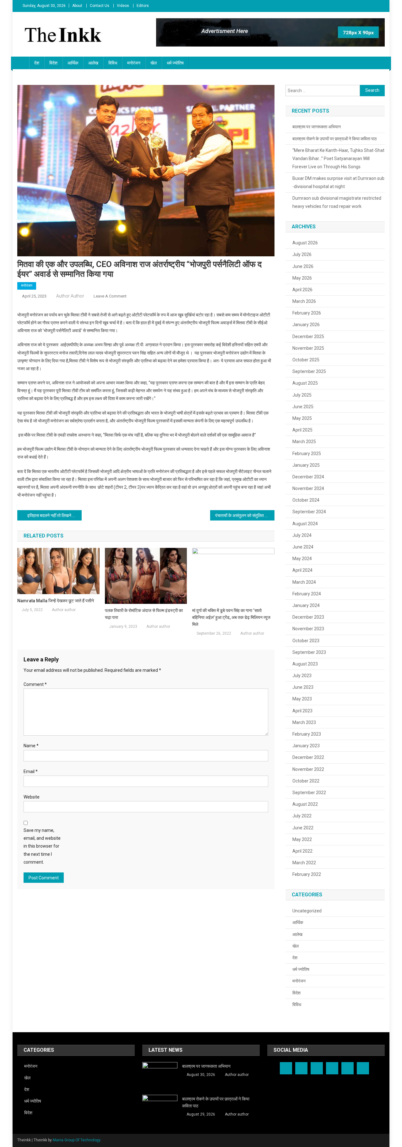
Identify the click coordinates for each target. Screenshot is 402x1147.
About (77, 5)
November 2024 (308, 488)
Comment (35, 684)
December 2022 (308, 757)
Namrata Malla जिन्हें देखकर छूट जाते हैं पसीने (55, 600)
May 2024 (302, 558)
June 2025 (302, 406)
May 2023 (302, 698)
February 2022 (306, 874)
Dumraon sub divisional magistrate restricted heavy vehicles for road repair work (336, 202)
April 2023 (302, 710)
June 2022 (302, 827)
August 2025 (305, 383)
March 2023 (304, 722)
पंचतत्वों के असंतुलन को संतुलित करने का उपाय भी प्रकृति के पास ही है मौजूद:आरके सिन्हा (244, 515)
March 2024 (304, 582)
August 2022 (305, 804)
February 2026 (306, 312)
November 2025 (308, 348)
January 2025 (306, 465)
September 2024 (309, 511)
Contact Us (99, 5)
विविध (112, 62)
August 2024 (305, 523)
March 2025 (304, 441)
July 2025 (302, 395)
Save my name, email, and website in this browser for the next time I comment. (42, 846)
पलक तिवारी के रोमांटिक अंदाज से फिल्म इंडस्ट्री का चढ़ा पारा (144, 614)
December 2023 (308, 617)
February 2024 (306, 593)
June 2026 (302, 266)
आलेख (93, 62)
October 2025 (305, 359)
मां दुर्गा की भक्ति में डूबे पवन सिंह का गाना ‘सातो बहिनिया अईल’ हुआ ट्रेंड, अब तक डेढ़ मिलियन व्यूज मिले (231, 617)
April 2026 (302, 289)
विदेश (53, 62)
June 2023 (302, 687)
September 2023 (309, 652)
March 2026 (304, 301)
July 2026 (302, 254)
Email (31, 771)
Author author (70, 295)
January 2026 (306, 324)
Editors (143, 5)
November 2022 (308, 769)
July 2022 (302, 815)
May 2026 (302, 278)
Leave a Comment (110, 296)
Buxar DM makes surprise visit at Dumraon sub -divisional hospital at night (338, 182)
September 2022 (309, 792)
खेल (153, 62)
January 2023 (306, 745)
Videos (123, 5)
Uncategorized (307, 910)
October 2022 (305, 780)
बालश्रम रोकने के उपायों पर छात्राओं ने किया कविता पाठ (334, 138)
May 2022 (302, 839)
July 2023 (302, 675)
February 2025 (306, 453)
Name (31, 745)
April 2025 (302, 429)
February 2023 (306, 734)
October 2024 (305, 500)
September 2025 (309, 371)
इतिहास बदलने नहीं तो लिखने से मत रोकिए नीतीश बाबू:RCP (54, 515)
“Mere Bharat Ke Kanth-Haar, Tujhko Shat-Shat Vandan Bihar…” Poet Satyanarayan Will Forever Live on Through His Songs (338, 158)
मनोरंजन (133, 62)
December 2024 (308, 476)
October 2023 (305, 640)
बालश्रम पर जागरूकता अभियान (316, 126)
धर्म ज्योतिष (175, 62)
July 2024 (302, 535)
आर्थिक (73, 62)
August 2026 (305, 242)
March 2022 (304, 862)
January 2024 (306, 605)
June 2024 (302, 546)
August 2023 (305, 663)
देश (36, 62)
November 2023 (308, 628)
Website (32, 796)
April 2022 (302, 851)
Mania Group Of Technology (76, 1140)
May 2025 (302, 418)
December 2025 (308, 336)
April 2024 (302, 570)
